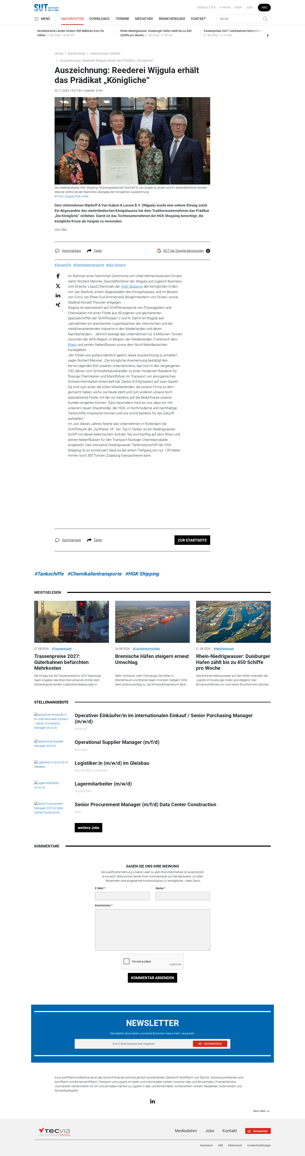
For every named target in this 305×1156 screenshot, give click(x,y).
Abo (264, 7)
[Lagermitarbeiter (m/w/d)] (51, 785)
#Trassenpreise (62, 648)
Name (159, 888)
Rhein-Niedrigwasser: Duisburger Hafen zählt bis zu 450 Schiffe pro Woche (233, 662)
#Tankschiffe (48, 574)
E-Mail (99, 888)
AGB (220, 1145)
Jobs (249, 7)
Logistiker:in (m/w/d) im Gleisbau (112, 763)
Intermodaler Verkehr (105, 54)
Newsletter (207, 7)
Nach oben (259, 1111)
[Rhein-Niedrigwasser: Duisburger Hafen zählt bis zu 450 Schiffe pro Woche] (233, 622)
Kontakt (198, 19)
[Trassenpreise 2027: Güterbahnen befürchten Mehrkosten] (71, 622)
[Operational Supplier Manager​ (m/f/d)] (51, 743)
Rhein (72, 345)
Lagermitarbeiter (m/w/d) (103, 784)
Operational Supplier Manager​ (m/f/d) (117, 742)
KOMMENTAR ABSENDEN (152, 978)
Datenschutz (235, 1145)
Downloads (99, 19)
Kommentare (71, 251)
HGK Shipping (131, 286)
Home (59, 54)
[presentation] (268, 35)
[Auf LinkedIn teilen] (58, 295)
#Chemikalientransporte (94, 574)
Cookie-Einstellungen (259, 1145)
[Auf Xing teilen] (58, 304)
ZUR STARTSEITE (192, 540)
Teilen (98, 251)
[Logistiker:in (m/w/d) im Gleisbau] (51, 764)
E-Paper (225, 7)
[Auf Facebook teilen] (58, 276)
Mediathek (144, 19)
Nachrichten (72, 19)
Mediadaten (186, 1130)
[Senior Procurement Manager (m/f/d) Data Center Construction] (51, 808)
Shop (238, 7)
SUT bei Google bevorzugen (183, 251)
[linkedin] (152, 1101)
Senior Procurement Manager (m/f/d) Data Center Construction (145, 804)
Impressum (206, 1145)
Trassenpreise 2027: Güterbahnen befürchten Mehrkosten (61, 662)
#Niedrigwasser (224, 648)
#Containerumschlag (146, 648)
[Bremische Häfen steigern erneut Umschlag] (152, 622)
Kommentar (103, 905)
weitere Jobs (88, 827)
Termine (122, 19)
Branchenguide (172, 19)
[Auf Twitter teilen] (58, 285)
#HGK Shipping (142, 574)
